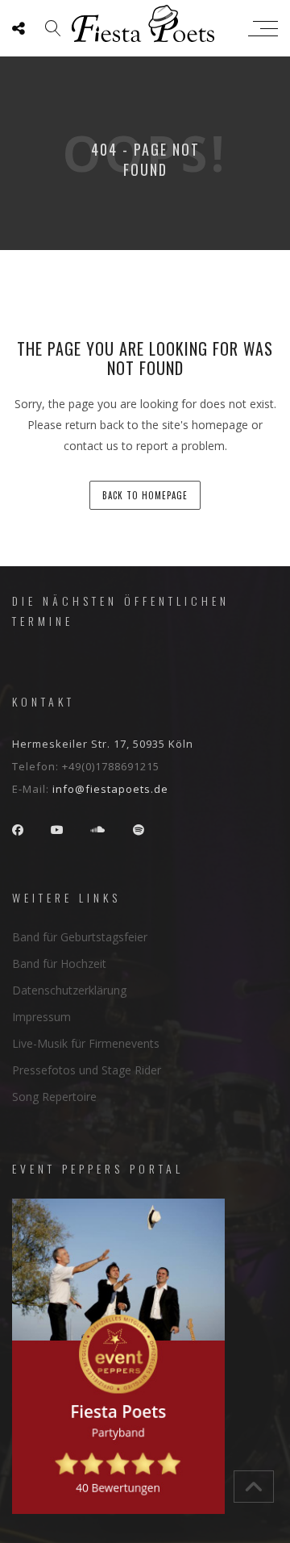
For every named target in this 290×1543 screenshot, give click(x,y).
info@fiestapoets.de (110, 789)
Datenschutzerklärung (69, 990)
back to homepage (145, 495)
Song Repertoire (54, 1096)
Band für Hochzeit (59, 963)
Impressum (41, 1016)
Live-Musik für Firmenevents (86, 1043)
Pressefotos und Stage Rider (86, 1070)
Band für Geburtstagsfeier (79, 937)
